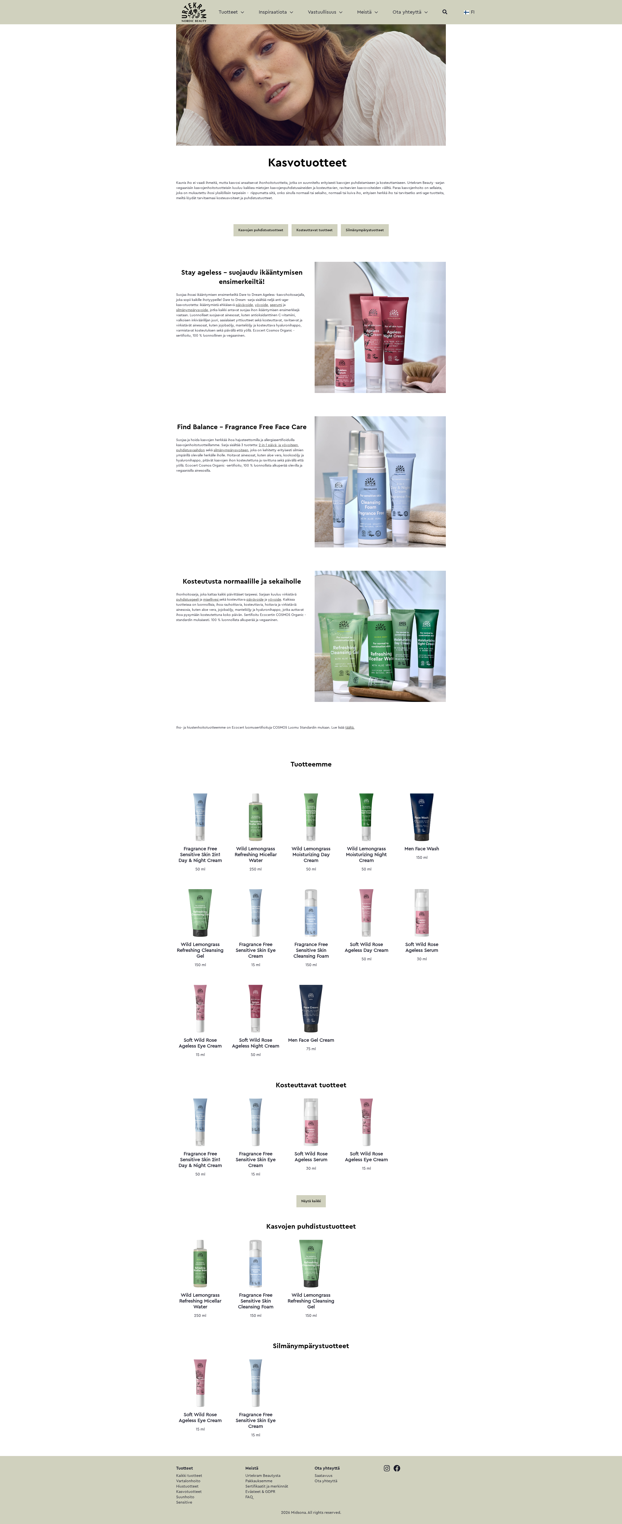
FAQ (249, 1497)
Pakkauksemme (258, 1481)
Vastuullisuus (323, 12)
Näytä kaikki (311, 1201)
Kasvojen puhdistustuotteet (260, 230)
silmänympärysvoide (192, 310)
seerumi (276, 305)
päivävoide (244, 305)
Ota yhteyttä (408, 12)
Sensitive (184, 1502)
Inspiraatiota (273, 12)
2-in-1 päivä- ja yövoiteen (278, 445)
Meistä (365, 12)
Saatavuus (323, 1476)
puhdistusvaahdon (190, 450)
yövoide (261, 305)
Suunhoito (185, 1497)
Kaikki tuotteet (189, 1476)
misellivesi (211, 599)
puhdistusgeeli (187, 599)
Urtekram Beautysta (262, 1476)
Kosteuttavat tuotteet (314, 230)
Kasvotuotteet (189, 1492)
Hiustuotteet (187, 1486)
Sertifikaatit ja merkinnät (266, 1486)
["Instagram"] (389, 1469)
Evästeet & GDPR (260, 1492)
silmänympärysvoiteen (231, 450)
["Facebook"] (398, 1469)
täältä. (349, 727)
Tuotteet (229, 12)
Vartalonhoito (188, 1481)
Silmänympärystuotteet (365, 230)
